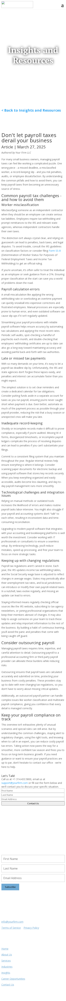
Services (6, 960)
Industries (6, 966)
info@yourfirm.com (12, 921)
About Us (6, 954)
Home (4, 948)
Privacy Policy (31, 927)
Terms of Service (11, 927)
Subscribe (10, 887)
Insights (5, 972)
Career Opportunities (13, 978)
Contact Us (33, 803)
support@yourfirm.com (14, 783)
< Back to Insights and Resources (31, 110)
